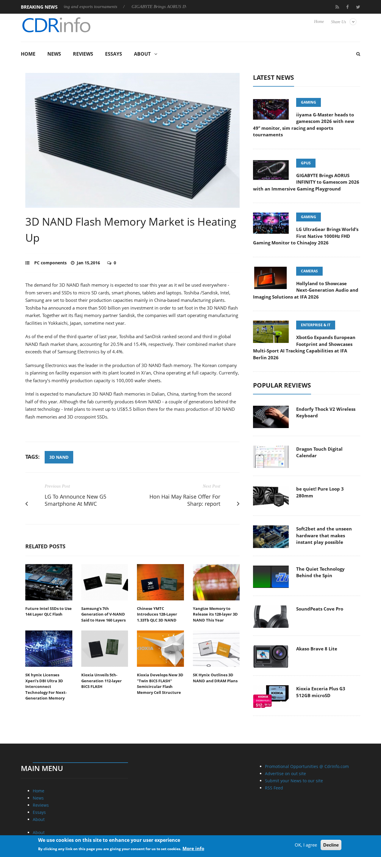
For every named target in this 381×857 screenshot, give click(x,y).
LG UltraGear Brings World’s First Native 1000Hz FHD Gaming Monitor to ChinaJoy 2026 (305, 236)
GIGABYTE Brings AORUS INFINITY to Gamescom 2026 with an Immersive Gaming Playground (306, 182)
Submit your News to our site (294, 780)
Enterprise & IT (315, 324)
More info (193, 848)
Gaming (308, 102)
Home (319, 21)
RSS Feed (274, 788)
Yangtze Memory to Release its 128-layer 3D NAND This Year (215, 614)
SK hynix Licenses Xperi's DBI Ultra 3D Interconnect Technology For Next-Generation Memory (46, 686)
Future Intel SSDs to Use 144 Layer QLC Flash (48, 611)
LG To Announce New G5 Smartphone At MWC (75, 500)
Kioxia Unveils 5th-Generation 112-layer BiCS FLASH (101, 680)
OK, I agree (306, 845)
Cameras (309, 271)
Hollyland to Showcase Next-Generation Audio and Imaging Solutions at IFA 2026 (305, 290)
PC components (50, 263)
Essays (113, 54)
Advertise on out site (285, 773)
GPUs (306, 163)
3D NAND (58, 457)
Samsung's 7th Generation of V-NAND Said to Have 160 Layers (103, 614)
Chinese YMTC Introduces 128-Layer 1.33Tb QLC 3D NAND (157, 614)
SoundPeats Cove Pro (319, 609)
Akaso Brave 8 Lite (316, 649)
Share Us (338, 22)
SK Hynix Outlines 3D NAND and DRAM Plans (215, 677)
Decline (331, 844)
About (142, 54)
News (54, 54)
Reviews (83, 54)
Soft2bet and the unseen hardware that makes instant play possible (324, 535)
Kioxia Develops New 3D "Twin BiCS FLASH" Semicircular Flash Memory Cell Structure (160, 683)
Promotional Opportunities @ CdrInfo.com (307, 766)
